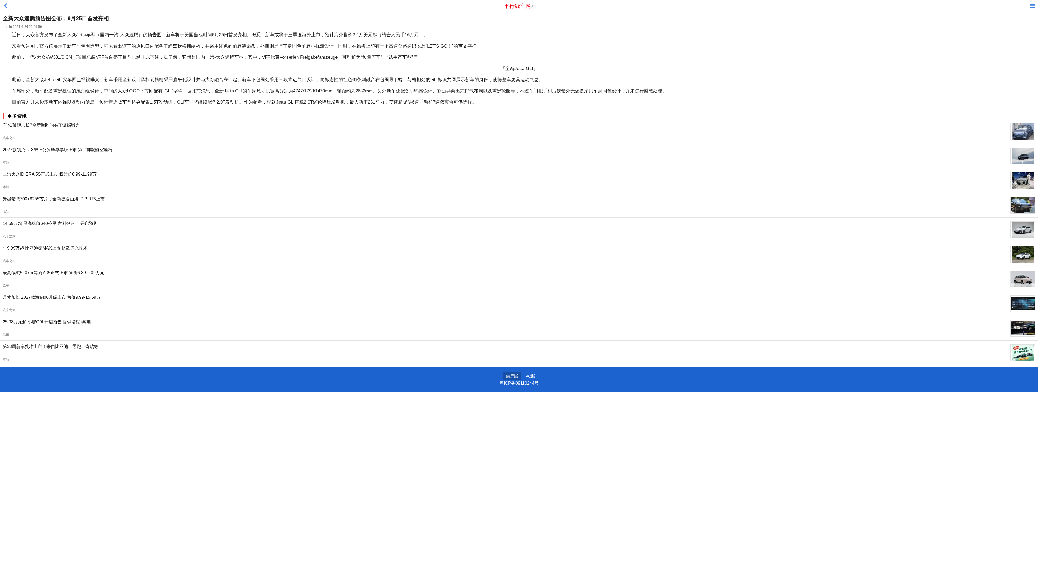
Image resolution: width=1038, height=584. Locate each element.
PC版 (530, 376)
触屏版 (512, 376)
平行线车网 (517, 6)
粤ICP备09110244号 (519, 383)
